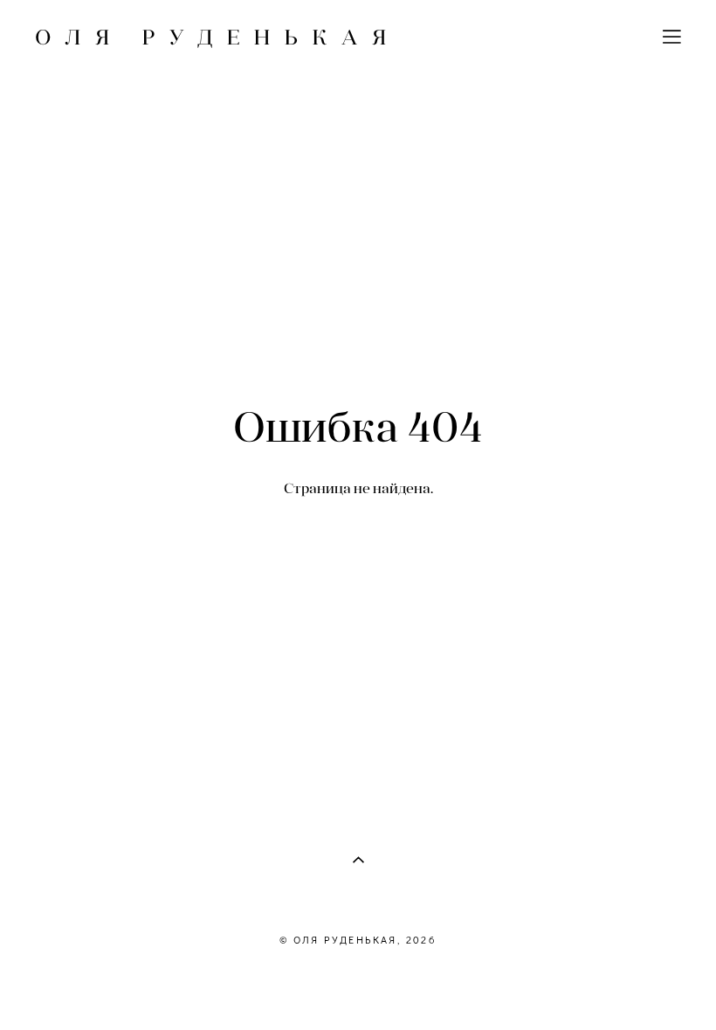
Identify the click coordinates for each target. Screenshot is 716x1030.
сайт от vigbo (358, 989)
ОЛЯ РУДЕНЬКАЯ (217, 36)
